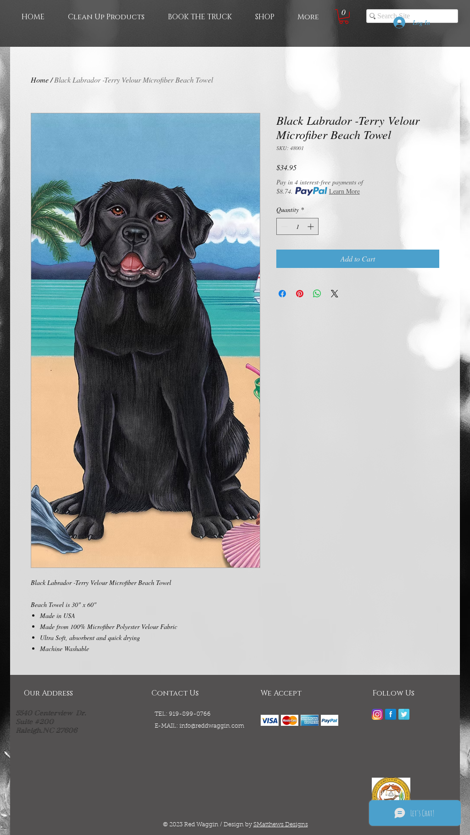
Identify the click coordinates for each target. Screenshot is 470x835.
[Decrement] (283, 226)
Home (40, 79)
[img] (270, 720)
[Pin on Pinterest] (299, 293)
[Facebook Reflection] (390, 714)
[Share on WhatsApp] (317, 293)
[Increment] (311, 226)
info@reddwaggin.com (211, 726)
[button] (343, 16)
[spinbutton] (297, 226)
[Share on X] (334, 293)
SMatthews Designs (280, 825)
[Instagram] (377, 714)
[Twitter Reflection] (403, 714)
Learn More (344, 191)
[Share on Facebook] (282, 293)
